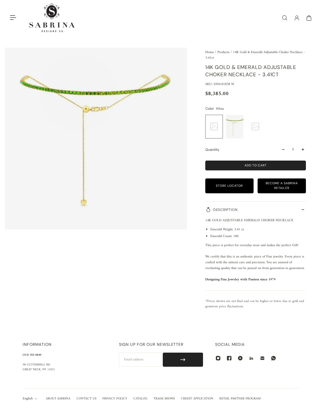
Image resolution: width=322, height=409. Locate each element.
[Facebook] (229, 358)
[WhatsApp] (273, 358)
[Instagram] (218, 358)
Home (210, 52)
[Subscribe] (183, 360)
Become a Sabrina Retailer (282, 185)
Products (223, 52)
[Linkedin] (251, 358)
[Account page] (297, 17)
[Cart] (309, 17)
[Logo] (52, 17)
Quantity (212, 149)
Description (225, 209)
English (28, 398)
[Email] (262, 358)
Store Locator (229, 186)
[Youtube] (240, 358)
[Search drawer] (285, 17)
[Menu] (13, 18)
